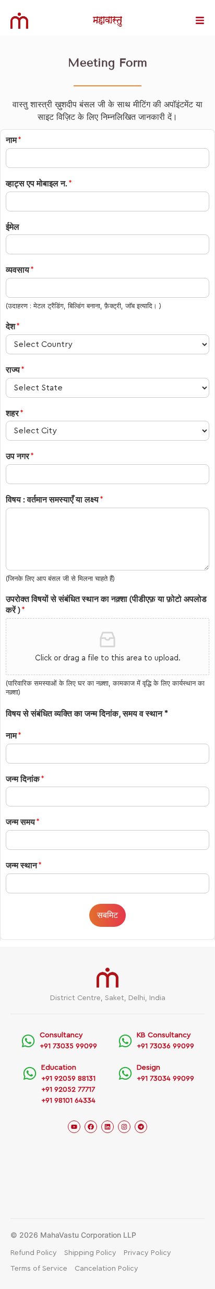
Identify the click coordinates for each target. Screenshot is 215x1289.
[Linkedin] (107, 1126)
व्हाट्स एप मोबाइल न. (39, 184)
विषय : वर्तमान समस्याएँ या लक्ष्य (54, 500)
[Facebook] (91, 1126)
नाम (13, 140)
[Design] (125, 1073)
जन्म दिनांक (25, 779)
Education (58, 1067)
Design (148, 1067)
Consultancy (61, 1035)
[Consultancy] (28, 1041)
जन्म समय (23, 822)
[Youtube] (74, 1126)
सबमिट (107, 915)
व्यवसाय (20, 270)
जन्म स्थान (24, 865)
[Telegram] (141, 1126)
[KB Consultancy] (125, 1041)
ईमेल (12, 227)
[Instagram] (124, 1126)
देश (13, 326)
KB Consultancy (164, 1035)
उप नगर (20, 456)
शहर (14, 413)
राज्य (15, 370)
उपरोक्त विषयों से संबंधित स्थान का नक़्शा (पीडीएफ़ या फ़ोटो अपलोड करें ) (106, 604)
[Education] (29, 1073)
